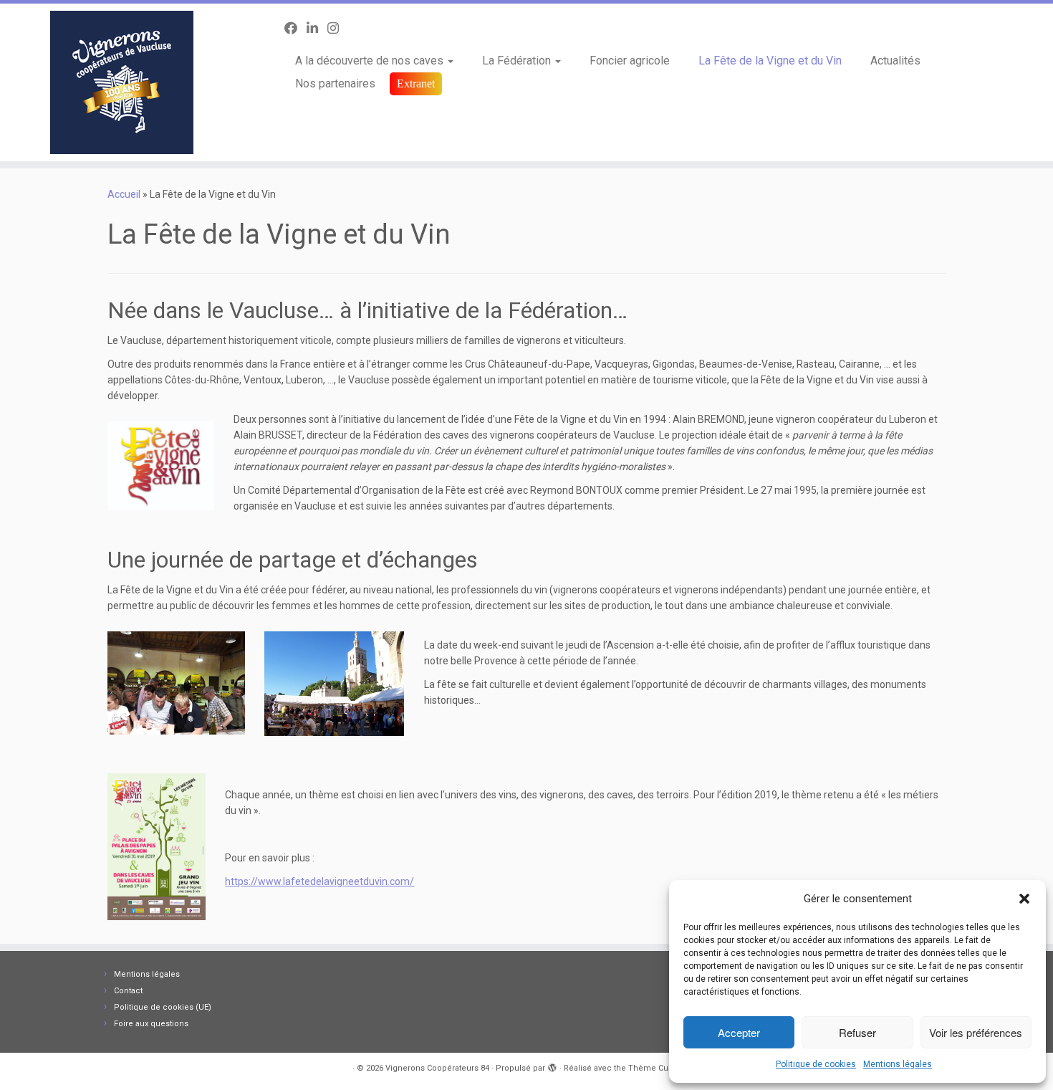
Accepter (739, 1032)
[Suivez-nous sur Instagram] (337, 28)
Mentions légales (897, 1064)
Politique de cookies (816, 1064)
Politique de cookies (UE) (162, 1007)
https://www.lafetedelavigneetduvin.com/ (319, 881)
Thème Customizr (662, 1068)
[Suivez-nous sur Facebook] (295, 28)
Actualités (895, 60)
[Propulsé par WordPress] (552, 1066)
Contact (128, 990)
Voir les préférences (975, 1032)
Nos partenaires (335, 83)
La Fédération (518, 60)
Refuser (857, 1032)
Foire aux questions (151, 1023)
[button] (1024, 898)
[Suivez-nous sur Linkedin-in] (317, 28)
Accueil (123, 194)
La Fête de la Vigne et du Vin (770, 60)
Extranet (416, 83)
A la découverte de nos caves (370, 60)
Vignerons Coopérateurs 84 (437, 1068)
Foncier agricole (630, 60)
